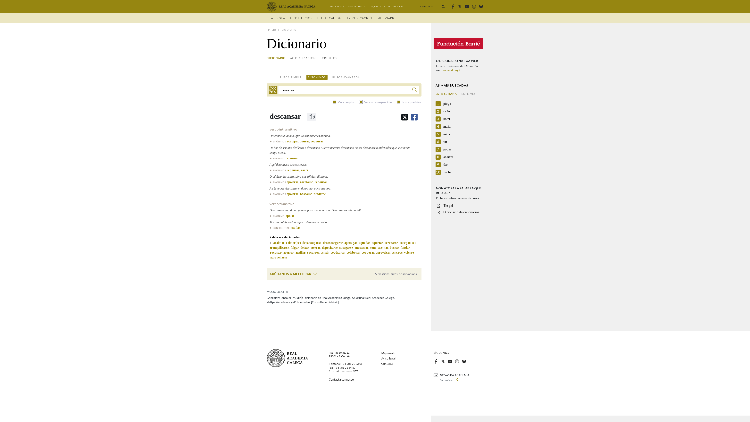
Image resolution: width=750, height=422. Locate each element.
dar (445, 164)
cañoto (448, 111)
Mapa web (388, 353)
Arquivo (375, 6)
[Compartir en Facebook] (414, 117)
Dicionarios (387, 18)
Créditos (329, 58)
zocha (447, 172)
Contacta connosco (341, 379)
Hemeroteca (357, 6)
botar (446, 119)
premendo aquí (451, 70)
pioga (447, 104)
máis (446, 134)
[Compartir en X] (404, 117)
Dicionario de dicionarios (461, 212)
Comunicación (359, 18)
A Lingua (278, 18)
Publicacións (393, 6)
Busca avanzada (346, 77)
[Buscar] (443, 6)
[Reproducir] (311, 117)
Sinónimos (317, 77)
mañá (447, 126)
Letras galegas (329, 18)
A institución (301, 18)
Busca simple (290, 77)
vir (445, 142)
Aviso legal (388, 358)
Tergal (448, 206)
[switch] (315, 274)
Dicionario (276, 58)
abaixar (448, 157)
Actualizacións (303, 58)
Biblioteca (337, 6)
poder (447, 149)
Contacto (427, 6)
